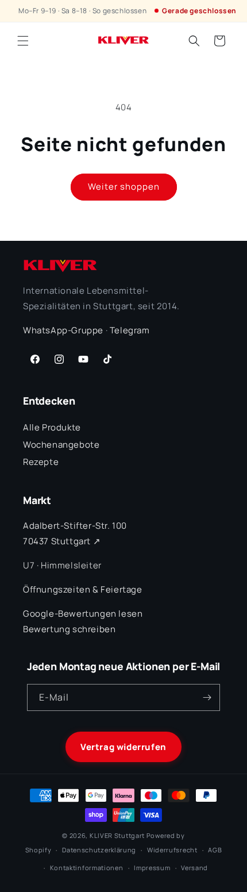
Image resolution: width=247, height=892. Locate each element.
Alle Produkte (52, 427)
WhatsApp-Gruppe (63, 330)
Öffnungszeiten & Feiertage (82, 589)
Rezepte (41, 462)
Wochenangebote (61, 445)
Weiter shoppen (124, 186)
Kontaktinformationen (87, 867)
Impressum (152, 867)
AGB (215, 849)
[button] (23, 40)
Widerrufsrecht (172, 849)
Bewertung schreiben (69, 629)
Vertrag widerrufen (123, 747)
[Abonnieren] (206, 697)
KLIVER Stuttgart (117, 835)
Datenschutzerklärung (99, 849)
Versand (194, 867)
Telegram (130, 330)
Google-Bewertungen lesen (82, 614)
